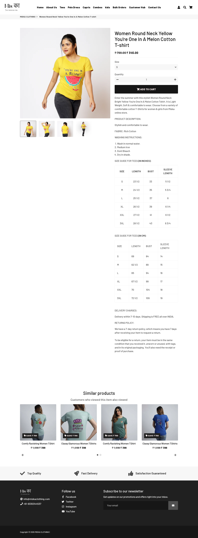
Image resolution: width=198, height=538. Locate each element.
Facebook (70, 496)
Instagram (71, 506)
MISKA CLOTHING (27, 17)
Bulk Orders (119, 7)
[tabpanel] (38, 427)
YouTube (70, 511)
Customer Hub (137, 7)
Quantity (119, 74)
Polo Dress (74, 7)
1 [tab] (97, 455)
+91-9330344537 (32, 503)
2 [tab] (100, 455)
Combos (97, 7)
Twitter (69, 501)
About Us (51, 7)
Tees (62, 7)
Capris (86, 7)
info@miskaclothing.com (36, 498)
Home (40, 7)
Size (117, 61)
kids (107, 7)
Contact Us (154, 7)
